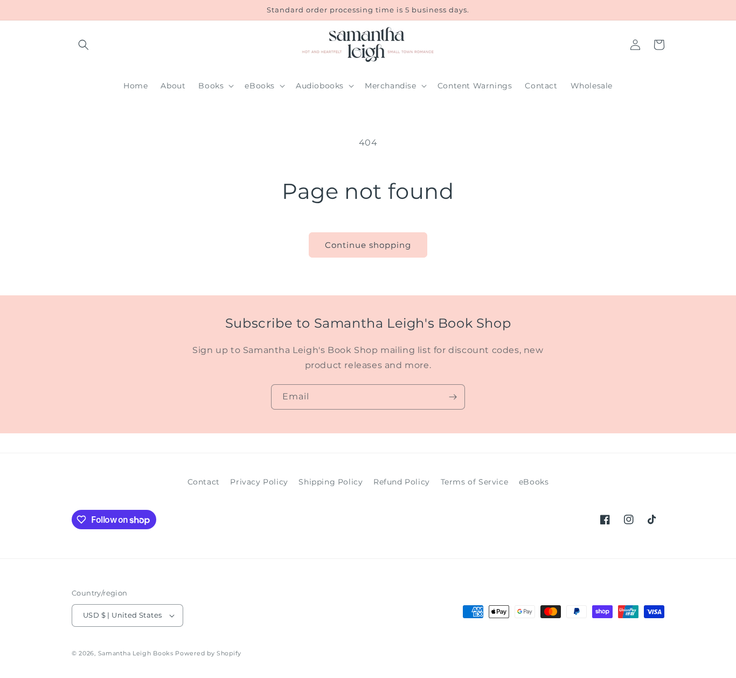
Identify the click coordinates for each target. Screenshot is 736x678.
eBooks (534, 482)
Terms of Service (475, 482)
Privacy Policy (259, 482)
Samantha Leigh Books (135, 653)
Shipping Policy (330, 482)
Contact (204, 482)
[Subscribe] (452, 397)
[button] (83, 45)
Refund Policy (401, 482)
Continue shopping (368, 245)
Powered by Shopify (208, 653)
